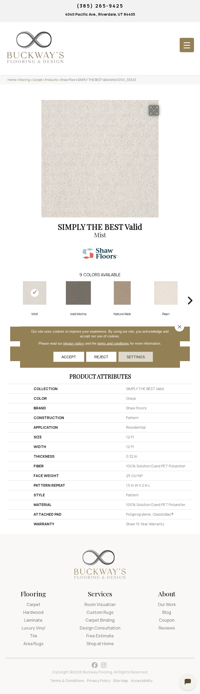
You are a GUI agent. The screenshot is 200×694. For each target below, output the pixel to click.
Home (12, 80)
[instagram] (104, 665)
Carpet (37, 80)
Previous (10, 292)
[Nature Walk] (122, 293)
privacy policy (73, 343)
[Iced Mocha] (78, 293)
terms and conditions (113, 343)
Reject (101, 357)
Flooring (24, 80)
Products (51, 80)
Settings (136, 357)
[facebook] (94, 665)
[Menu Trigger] (187, 45)
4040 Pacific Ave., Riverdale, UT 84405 (100, 14)
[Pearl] (166, 293)
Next (190, 292)
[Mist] (35, 293)
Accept (68, 357)
